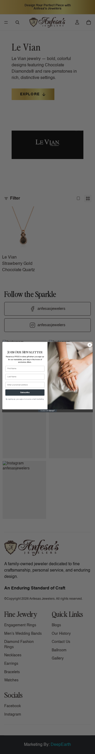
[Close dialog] (90, 345)
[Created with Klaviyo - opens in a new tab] (47, 410)
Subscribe (24, 392)
